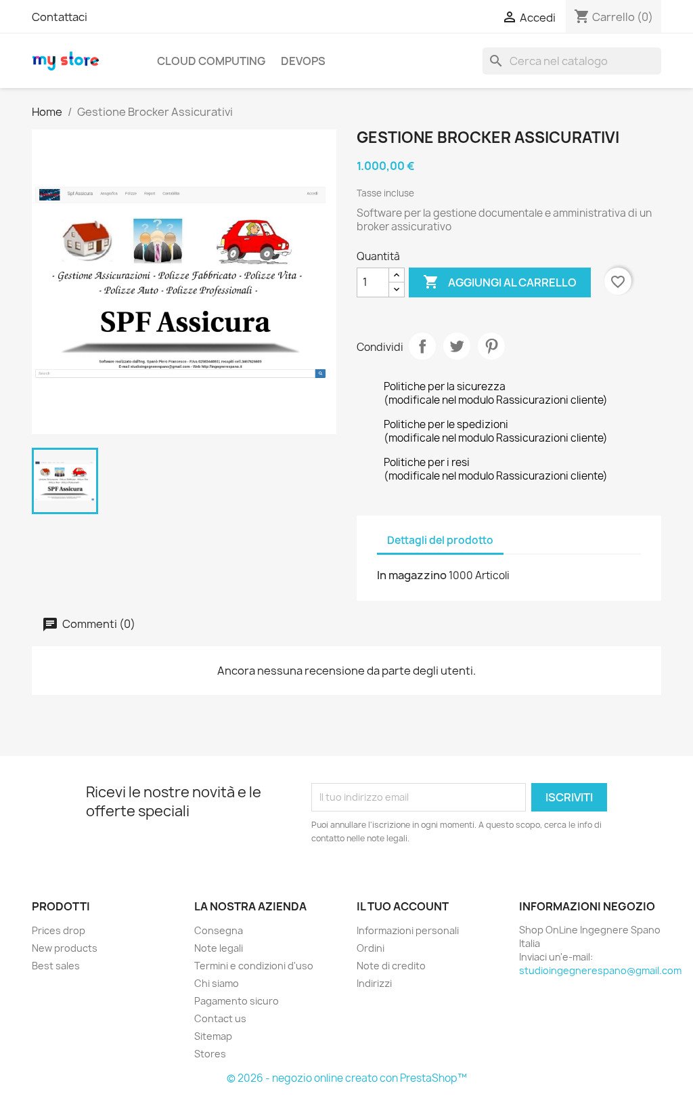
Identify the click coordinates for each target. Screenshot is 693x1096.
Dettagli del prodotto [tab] (440, 540)
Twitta (456, 346)
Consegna (218, 930)
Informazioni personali (408, 930)
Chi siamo (216, 983)
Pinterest (491, 346)
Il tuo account (403, 906)
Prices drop (58, 930)
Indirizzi (374, 983)
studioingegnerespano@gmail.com (600, 970)
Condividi (422, 346)
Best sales (56, 965)
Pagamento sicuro (236, 1000)
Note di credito (391, 965)
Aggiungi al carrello (500, 282)
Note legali (218, 948)
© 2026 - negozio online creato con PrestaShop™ (347, 1078)
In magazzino (412, 575)
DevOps (303, 61)
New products (64, 948)
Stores (210, 1053)
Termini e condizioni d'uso (253, 965)
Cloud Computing (211, 61)
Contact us (220, 1018)
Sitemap (213, 1036)
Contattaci (59, 16)
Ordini (370, 948)
